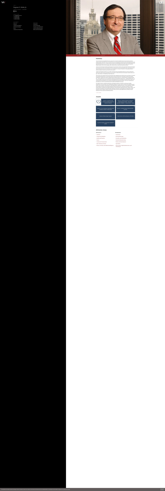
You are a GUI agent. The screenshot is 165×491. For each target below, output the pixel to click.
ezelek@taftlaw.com (18, 15)
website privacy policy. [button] (66, 489)
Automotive (35, 24)
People (14, 5)
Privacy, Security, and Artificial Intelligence (105, 145)
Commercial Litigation (17, 25)
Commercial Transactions (18, 29)
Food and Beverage (36, 25)
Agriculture (118, 143)
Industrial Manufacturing (38, 28)
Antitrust (15, 24)
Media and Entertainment (38, 29)
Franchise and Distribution (121, 138)
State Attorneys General (101, 143)
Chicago (24, 9)
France (14, 28)
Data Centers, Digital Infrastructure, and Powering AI (124, 146)
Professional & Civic (152, 55)
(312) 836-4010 (16, 16)
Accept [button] (162, 489)
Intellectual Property (101, 138)
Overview (78, 55)
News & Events (127, 55)
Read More (99, 92)
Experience (103, 55)
